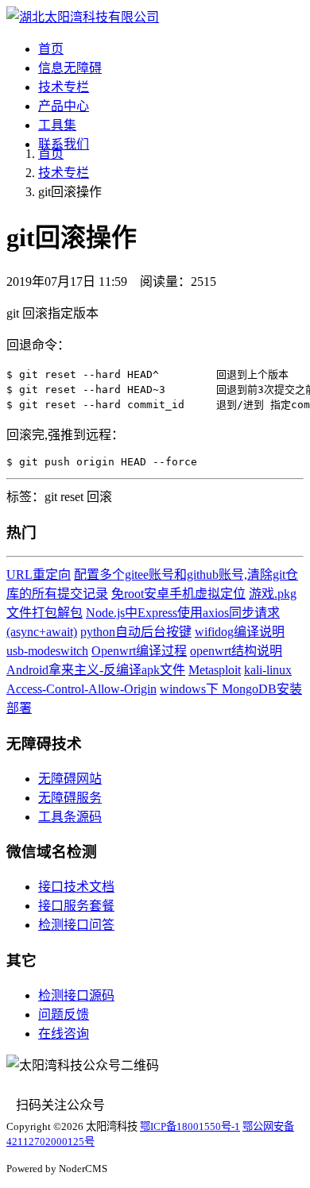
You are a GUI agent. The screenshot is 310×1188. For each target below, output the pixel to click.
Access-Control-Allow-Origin (81, 689)
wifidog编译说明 (240, 631)
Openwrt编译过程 (139, 651)
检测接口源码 (76, 995)
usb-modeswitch (47, 651)
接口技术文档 (76, 886)
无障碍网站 (70, 778)
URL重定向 (38, 574)
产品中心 (63, 106)
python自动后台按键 (136, 631)
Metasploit (214, 670)
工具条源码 (70, 817)
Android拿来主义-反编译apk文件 (95, 670)
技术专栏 (63, 87)
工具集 (57, 125)
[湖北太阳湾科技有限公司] (82, 17)
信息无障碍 (70, 68)
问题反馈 (63, 1014)
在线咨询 (63, 1033)
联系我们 (63, 144)
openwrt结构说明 (236, 651)
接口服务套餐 (76, 905)
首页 (51, 49)
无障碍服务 (70, 797)
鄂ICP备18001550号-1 (190, 1126)
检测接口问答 (76, 925)
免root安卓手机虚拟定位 (178, 593)
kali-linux (268, 670)
